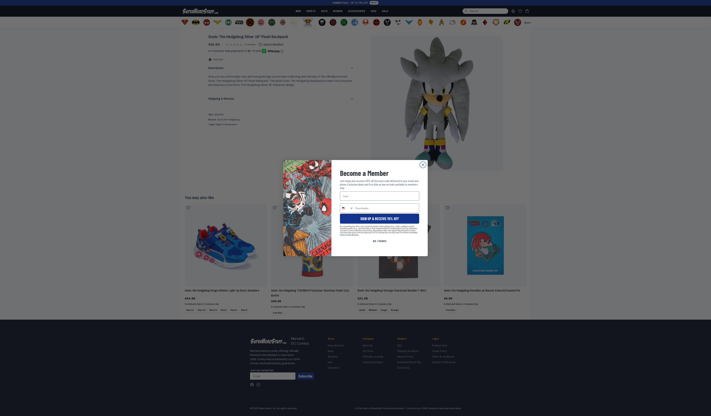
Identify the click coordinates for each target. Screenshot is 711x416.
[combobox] (346, 208)
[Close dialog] (423, 164)
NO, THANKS (379, 241)
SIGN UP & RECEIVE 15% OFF (379, 218)
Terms (355, 235)
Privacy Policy (346, 235)
